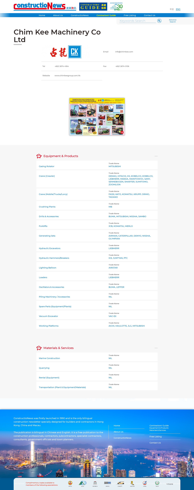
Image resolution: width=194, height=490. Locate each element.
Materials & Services (158, 430)
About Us (58, 15)
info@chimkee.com (124, 52)
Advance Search (173, 21)
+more (169, 484)
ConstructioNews (80, 15)
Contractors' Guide (106, 15)
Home (42, 15)
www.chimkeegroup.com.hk (67, 75)
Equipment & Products (159, 428)
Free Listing (130, 15)
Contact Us (149, 15)
